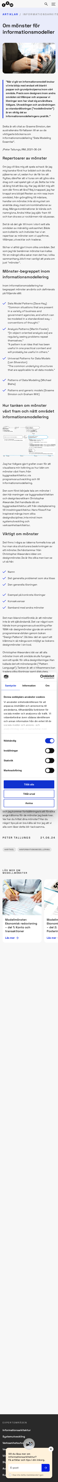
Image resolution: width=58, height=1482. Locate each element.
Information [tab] (29, 685)
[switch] (49, 750)
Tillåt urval (29, 793)
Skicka (46, 1468)
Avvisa (29, 803)
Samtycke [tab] (10, 685)
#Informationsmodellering (34, 849)
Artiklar (10, 14)
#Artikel (9, 849)
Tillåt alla (29, 784)
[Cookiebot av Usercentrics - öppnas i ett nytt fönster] (41, 677)
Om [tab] (47, 685)
